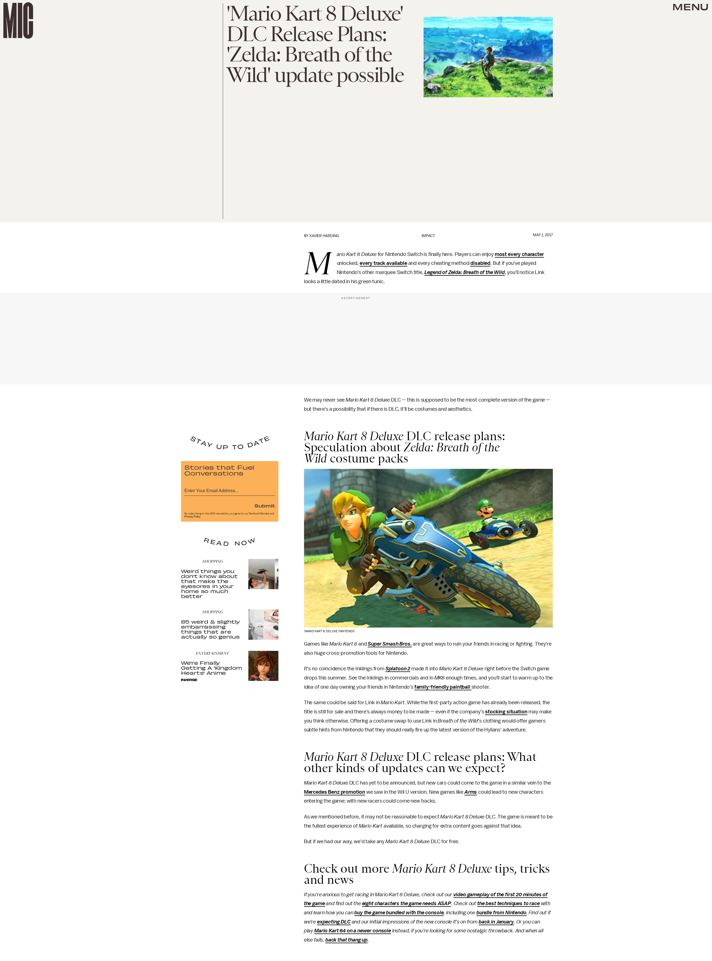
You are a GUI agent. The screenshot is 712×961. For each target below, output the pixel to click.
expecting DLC (334, 922)
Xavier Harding (324, 236)
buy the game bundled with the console (399, 912)
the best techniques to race (508, 903)
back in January (496, 922)
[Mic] (18, 20)
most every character (519, 254)
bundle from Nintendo (501, 912)
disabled (480, 263)
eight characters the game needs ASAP (406, 903)
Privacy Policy (192, 516)
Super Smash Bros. (390, 644)
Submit (264, 505)
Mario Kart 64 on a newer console (352, 930)
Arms (470, 792)
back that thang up (346, 940)
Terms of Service (259, 513)
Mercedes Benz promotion (334, 792)
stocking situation (506, 711)
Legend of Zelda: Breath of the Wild (464, 272)
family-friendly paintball (442, 687)
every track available (383, 263)
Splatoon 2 (397, 668)
